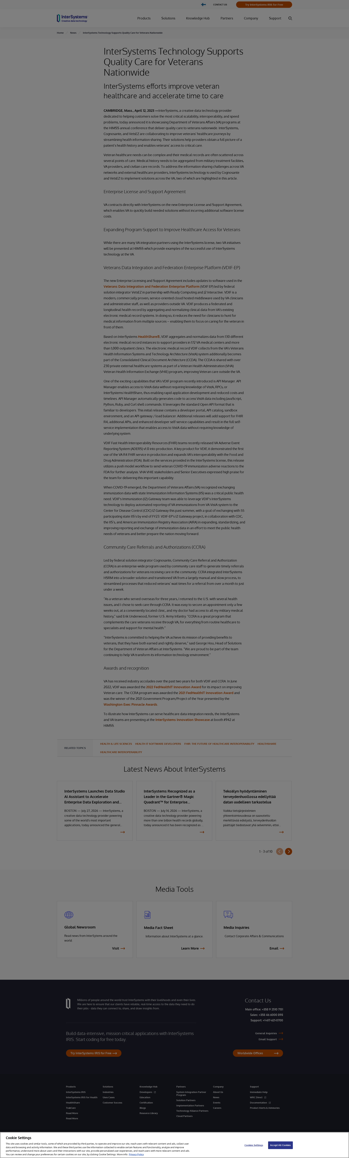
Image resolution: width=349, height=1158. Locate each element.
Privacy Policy (136, 1154)
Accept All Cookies (280, 1145)
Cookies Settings (253, 1145)
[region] (174, 1145)
